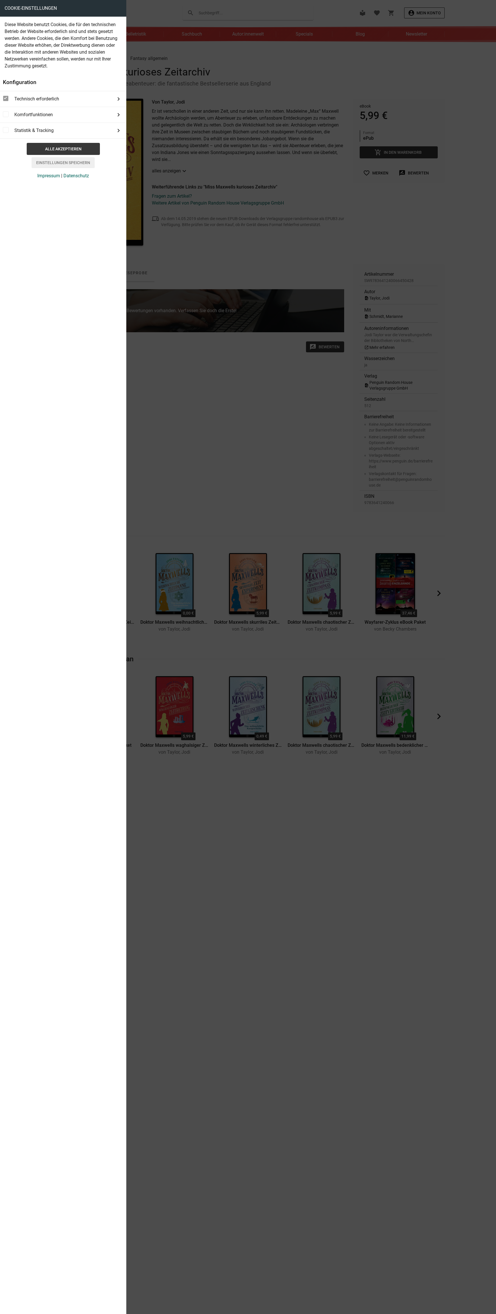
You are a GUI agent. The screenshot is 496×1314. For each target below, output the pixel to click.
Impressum (48, 175)
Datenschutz (76, 175)
